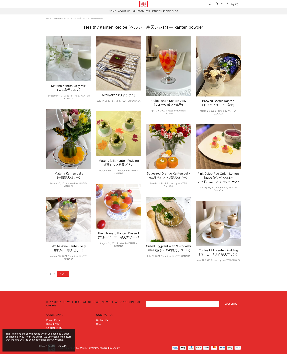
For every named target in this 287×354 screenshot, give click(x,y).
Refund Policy (53, 324)
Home (48, 18)
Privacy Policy (53, 320)
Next (63, 273)
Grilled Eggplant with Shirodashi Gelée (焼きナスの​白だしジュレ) (168, 248)
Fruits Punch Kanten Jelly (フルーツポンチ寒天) (168, 102)
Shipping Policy (54, 327)
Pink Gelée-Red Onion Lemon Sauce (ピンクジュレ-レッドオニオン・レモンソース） (218, 177)
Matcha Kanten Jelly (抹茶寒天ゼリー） (68, 175)
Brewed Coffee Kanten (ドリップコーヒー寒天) (218, 103)
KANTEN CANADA (143, 4)
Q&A (98, 324)
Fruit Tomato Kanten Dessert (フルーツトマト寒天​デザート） (118, 235)
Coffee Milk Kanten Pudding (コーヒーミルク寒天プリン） (218, 252)
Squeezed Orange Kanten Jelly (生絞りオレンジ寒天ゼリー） (168, 175)
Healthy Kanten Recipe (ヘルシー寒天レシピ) (71, 18)
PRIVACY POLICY (46, 346)
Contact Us (102, 320)
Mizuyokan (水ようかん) (118, 95)
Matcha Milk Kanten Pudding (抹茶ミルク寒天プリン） (118, 162)
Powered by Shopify (109, 348)
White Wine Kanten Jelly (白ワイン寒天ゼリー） (69, 248)
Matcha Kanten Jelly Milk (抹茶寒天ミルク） (68, 87)
